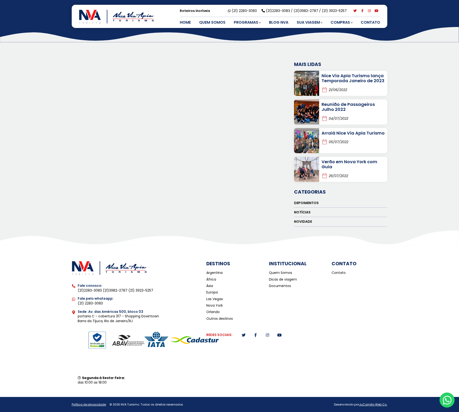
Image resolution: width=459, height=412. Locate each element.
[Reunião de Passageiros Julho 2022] (306, 112)
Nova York (214, 306)
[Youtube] (376, 10)
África (211, 279)
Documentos (280, 286)
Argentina (214, 273)
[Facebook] (362, 10)
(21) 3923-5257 (334, 10)
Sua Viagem (308, 22)
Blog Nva (278, 22)
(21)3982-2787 (306, 10)
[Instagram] (369, 10)
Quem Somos (212, 22)
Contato (370, 22)
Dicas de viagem (283, 279)
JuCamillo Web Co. (373, 404)
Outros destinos (219, 319)
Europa (212, 292)
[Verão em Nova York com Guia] (306, 169)
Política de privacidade (89, 404)
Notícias (302, 212)
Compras (340, 22)
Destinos (218, 263)
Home (185, 22)
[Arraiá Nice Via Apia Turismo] (306, 140)
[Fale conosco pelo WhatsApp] (447, 400)
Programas (246, 22)
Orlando (213, 312)
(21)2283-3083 (278, 10)
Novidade (303, 221)
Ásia (209, 286)
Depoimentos (306, 203)
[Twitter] (355, 10)
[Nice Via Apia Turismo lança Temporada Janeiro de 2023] (306, 83)
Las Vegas (214, 299)
